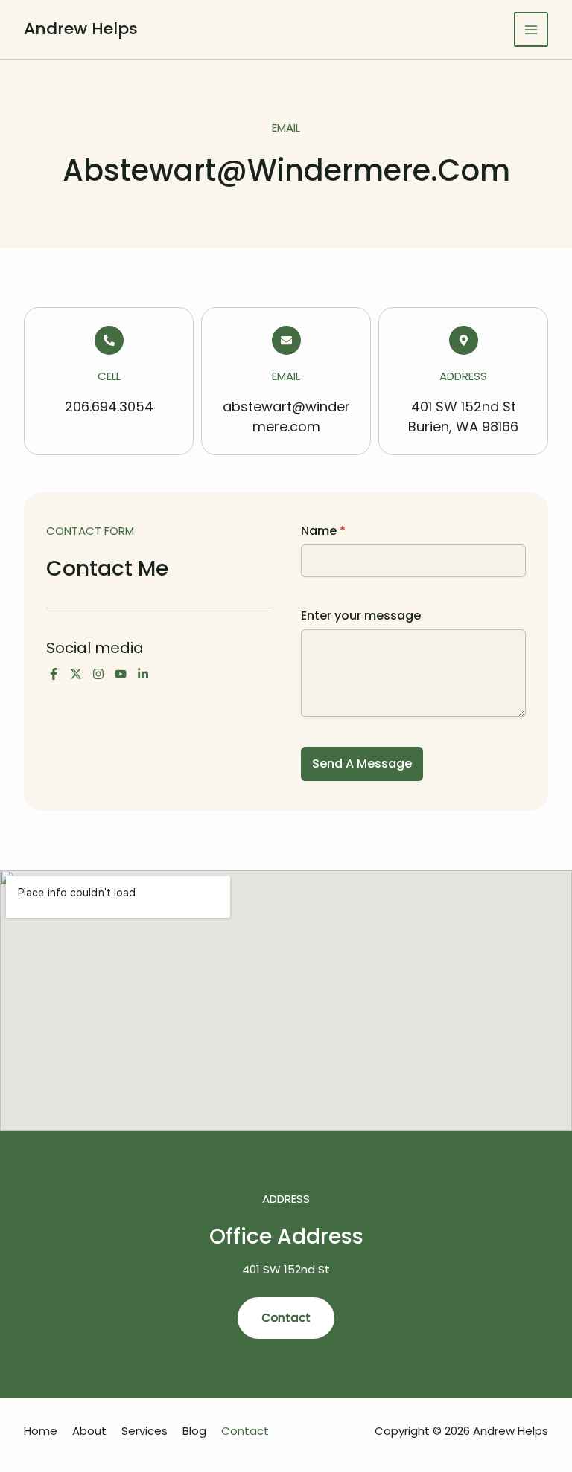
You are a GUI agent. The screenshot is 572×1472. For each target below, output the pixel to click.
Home (40, 1431)
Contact (245, 1431)
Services (144, 1431)
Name (323, 530)
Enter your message (361, 615)
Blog (194, 1431)
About (89, 1431)
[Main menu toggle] (531, 29)
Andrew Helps (81, 28)
